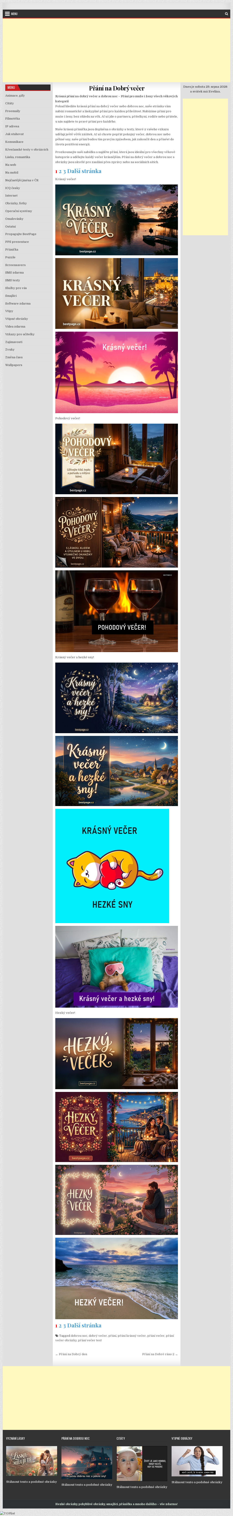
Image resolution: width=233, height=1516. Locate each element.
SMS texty (12, 280)
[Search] (226, 14)
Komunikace (14, 141)
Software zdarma (17, 303)
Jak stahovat (14, 134)
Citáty (9, 103)
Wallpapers (13, 365)
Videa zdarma (15, 326)
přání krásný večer (132, 1335)
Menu (14, 13)
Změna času (14, 357)
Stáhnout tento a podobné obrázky (31, 1481)
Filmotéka (12, 118)
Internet (11, 195)
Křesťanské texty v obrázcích (26, 149)
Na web (10, 164)
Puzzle (10, 257)
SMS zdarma (14, 272)
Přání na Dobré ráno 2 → (160, 1354)
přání (112, 1335)
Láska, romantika (17, 157)
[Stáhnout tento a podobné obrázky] (31, 1475)
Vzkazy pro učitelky (20, 334)
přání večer (156, 1335)
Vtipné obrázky (16, 318)
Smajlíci (11, 295)
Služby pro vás (16, 288)
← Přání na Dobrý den (71, 1354)
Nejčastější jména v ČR (21, 180)
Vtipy (9, 311)
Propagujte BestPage (20, 234)
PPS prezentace (17, 241)
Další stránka (84, 170)
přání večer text (90, 1340)
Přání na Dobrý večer (116, 88)
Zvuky (10, 349)
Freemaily (12, 111)
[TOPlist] (7, 1513)
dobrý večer (98, 1335)
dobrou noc (79, 1335)
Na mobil (11, 172)
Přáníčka (11, 249)
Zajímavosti (13, 342)
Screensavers (15, 265)
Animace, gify (15, 95)
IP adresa (12, 126)
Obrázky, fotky (16, 203)
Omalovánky (14, 218)
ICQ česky (12, 188)
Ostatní (10, 226)
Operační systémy (18, 211)
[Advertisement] (116, 50)
